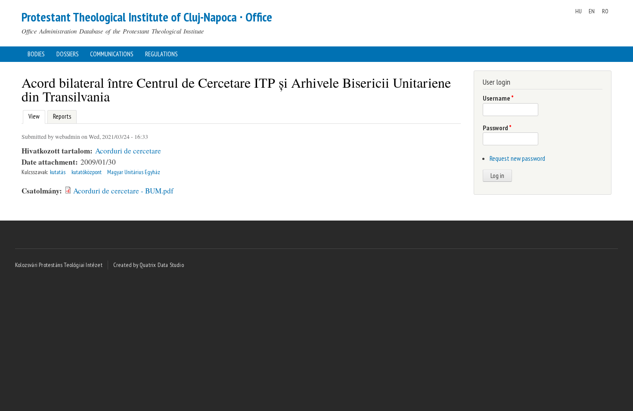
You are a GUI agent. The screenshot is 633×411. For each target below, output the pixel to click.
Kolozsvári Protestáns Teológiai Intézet (58, 265)
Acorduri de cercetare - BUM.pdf (123, 191)
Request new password (517, 158)
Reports (62, 116)
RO (605, 11)
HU (578, 11)
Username (498, 98)
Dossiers (67, 54)
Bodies (36, 54)
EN (592, 11)
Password (497, 127)
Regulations (161, 54)
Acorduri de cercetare (128, 151)
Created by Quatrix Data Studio (148, 265)
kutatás (57, 172)
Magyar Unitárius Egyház (133, 172)
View (33, 116)
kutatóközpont (86, 172)
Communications (111, 54)
